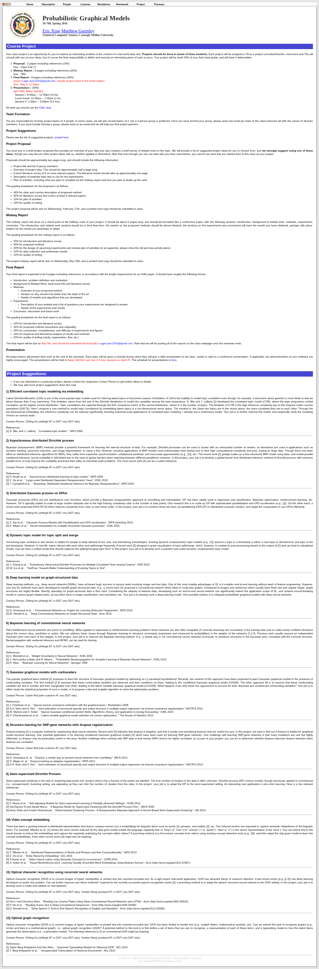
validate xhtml (173, 961)
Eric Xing (51, 30)
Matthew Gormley (77, 30)
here (174, 360)
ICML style (45, 107)
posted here (62, 137)
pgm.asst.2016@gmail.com (39, 80)
